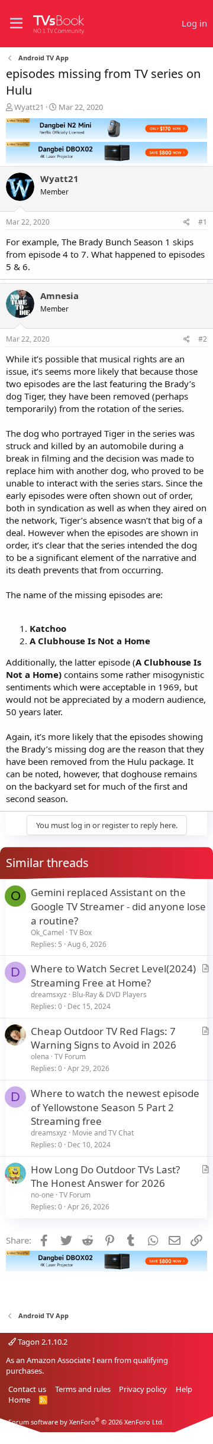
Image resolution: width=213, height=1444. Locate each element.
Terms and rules (83, 1389)
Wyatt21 (29, 107)
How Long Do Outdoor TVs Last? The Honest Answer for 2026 (105, 1176)
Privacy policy (143, 1389)
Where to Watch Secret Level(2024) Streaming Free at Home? (113, 975)
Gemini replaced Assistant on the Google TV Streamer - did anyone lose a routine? (118, 906)
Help (184, 1389)
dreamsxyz (49, 994)
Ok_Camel (47, 932)
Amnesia (59, 295)
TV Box (80, 932)
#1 (202, 222)
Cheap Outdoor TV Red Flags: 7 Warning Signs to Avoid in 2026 (103, 1038)
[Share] (186, 222)
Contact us (27, 1389)
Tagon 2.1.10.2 (41, 1341)
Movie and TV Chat (103, 1133)
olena (40, 1057)
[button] (16, 23)
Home (19, 1399)
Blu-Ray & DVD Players (109, 994)
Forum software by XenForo (86, 1421)
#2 (202, 339)
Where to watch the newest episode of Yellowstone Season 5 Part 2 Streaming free (115, 1107)
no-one (42, 1195)
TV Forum (70, 1057)
